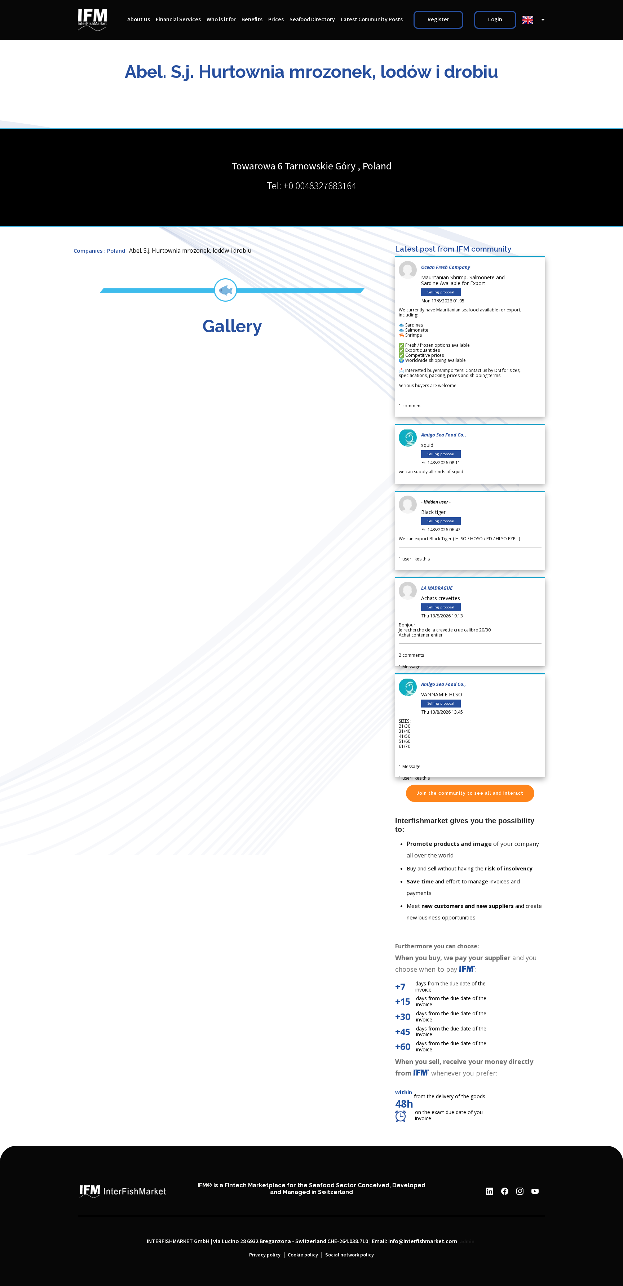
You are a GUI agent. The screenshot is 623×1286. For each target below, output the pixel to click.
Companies (88, 250)
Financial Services (178, 19)
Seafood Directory (312, 19)
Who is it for (221, 19)
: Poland (114, 250)
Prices (276, 19)
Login (495, 19)
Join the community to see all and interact (470, 793)
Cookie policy (303, 1255)
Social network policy (349, 1255)
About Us (138, 19)
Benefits (252, 19)
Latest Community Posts (372, 19)
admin (467, 1241)
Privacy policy (264, 1255)
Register (438, 19)
